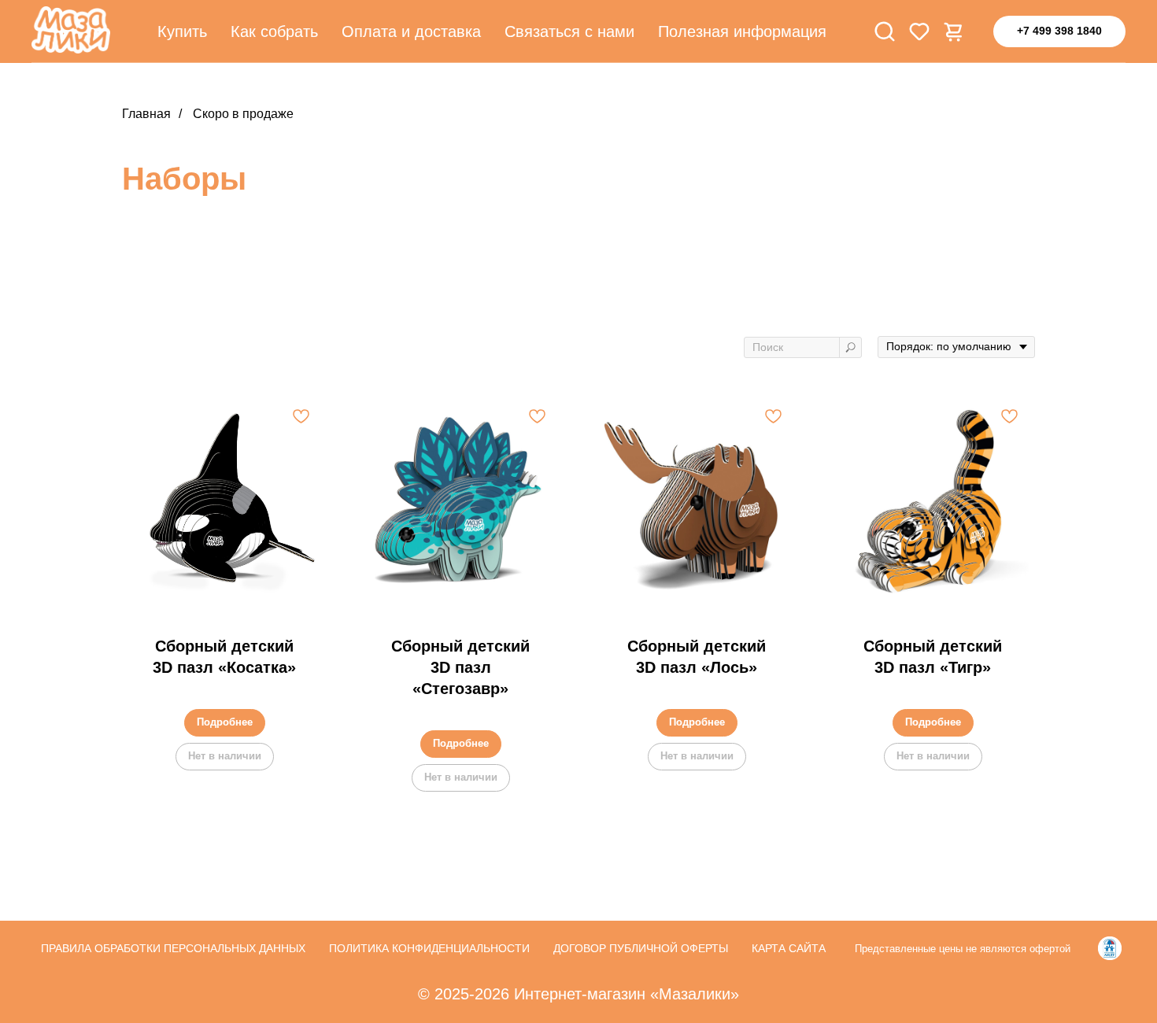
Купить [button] (182, 31)
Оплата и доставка (411, 31)
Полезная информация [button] (742, 31)
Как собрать (274, 31)
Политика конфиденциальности (429, 948)
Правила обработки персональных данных (173, 948)
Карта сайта (789, 948)
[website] (884, 31)
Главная (146, 113)
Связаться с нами (569, 31)
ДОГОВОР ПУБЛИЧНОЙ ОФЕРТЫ (640, 948)
